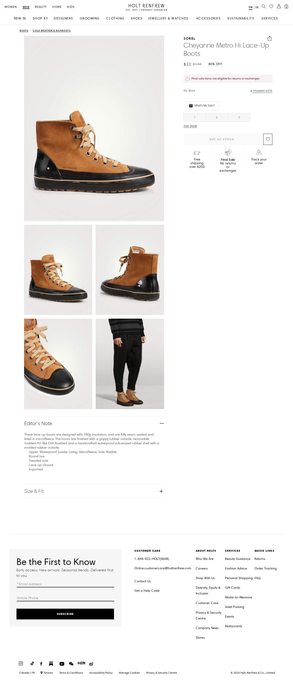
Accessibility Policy (100, 672)
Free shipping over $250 (197, 163)
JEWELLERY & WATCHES (168, 18)
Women (11, 6)
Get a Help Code (147, 591)
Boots (24, 31)
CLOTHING (115, 18)
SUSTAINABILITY (240, 18)
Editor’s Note (38, 423)
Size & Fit (34, 491)
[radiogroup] (228, 117)
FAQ (257, 578)
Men (26, 7)
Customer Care (207, 603)
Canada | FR (27, 672)
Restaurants (233, 626)
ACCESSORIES (208, 18)
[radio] (195, 117)
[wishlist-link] (271, 7)
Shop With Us (205, 578)
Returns (260, 559)
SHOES (137, 18)
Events (229, 616)
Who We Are (205, 559)
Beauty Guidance (237, 559)
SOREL (189, 38)
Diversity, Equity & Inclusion (208, 590)
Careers (202, 568)
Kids (71, 6)
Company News (207, 628)
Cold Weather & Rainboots (52, 31)
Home (57, 6)
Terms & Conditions (71, 672)
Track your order (259, 161)
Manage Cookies (129, 672)
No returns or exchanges (228, 165)
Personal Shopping (239, 578)
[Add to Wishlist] (267, 139)
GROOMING (90, 18)
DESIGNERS (63, 18)
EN (250, 7)
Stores (200, 638)
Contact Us (142, 581)
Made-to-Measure (238, 597)
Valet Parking (234, 607)
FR (256, 7)
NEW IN (20, 18)
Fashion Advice (236, 568)
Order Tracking (266, 568)
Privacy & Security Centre (208, 615)
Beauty (41, 6)
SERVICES (269, 18)
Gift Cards (232, 588)
